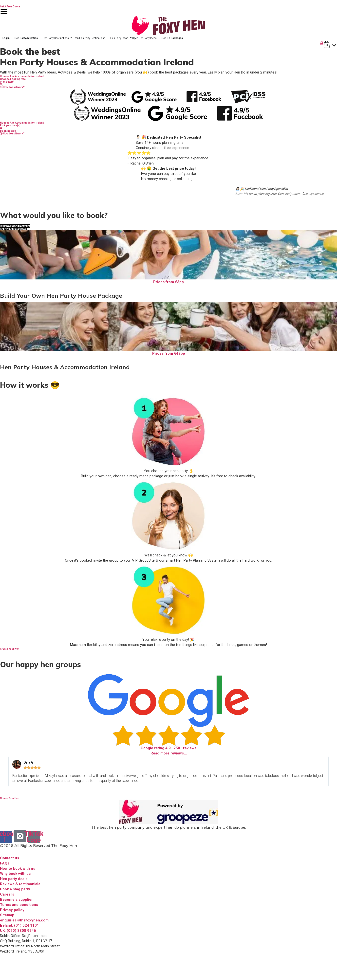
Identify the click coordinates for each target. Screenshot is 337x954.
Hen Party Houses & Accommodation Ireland (65, 367)
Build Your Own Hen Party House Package (61, 295)
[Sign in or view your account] (162, 43)
